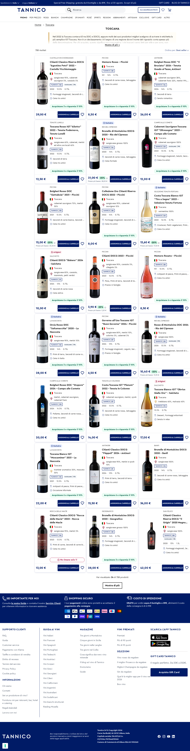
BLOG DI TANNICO (180, 3)
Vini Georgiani (49, 674)
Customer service (10, 645)
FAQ (4, 636)
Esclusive (144, 18)
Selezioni (123, 651)
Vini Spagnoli (49, 645)
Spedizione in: (9, 3)
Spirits (97, 18)
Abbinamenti (119, 18)
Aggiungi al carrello (68, 114)
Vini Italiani (48, 636)
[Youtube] (168, 736)
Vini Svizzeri (48, 664)
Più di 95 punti (124, 645)
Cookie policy (9, 674)
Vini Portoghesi (50, 650)
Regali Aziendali (9, 708)
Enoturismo (85, 667)
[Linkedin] (173, 736)
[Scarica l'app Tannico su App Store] (159, 637)
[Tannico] (31, 10)
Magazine (86, 629)
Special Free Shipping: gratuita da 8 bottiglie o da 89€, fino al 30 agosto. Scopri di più (95, 3)
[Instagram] (164, 736)
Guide (83, 672)
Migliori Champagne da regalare (132, 667)
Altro (167, 18)
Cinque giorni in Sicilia (90, 640)
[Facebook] (159, 736)
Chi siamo (7, 686)
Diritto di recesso (10, 659)
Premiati (121, 636)
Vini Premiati (125, 629)
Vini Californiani (50, 683)
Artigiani (132, 18)
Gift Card (164, 3)
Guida (5, 640)
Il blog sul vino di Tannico (92, 662)
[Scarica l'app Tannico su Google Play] (161, 644)
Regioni (107, 18)
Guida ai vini (51, 629)
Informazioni (11, 680)
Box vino (121, 684)
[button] (163, 10)
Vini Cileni (47, 678)
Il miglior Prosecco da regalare (131, 662)
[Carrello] (169, 10)
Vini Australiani (50, 693)
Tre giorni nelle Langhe (91, 645)
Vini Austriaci (49, 659)
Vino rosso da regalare (127, 658)
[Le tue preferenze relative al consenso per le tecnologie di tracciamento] (5, 746)
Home (38, 25)
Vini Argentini (49, 688)
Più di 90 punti (124, 640)
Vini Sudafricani (50, 697)
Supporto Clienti (14, 629)
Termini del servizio (11, 664)
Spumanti (79, 18)
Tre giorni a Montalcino (91, 636)
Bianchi (54, 18)
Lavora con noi (9, 713)
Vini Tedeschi (49, 655)
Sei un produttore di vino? (14, 696)
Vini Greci (47, 669)
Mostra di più (112, 585)
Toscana (49, 25)
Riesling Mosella (50, 707)
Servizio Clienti (53, 603)
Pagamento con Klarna (13, 650)
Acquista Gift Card (169, 672)
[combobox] (97, 10)
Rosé (89, 18)
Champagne (67, 18)
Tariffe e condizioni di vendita (16, 655)
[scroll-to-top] (184, 736)
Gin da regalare (124, 672)
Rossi (46, 18)
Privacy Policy (9, 669)
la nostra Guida (18, 603)
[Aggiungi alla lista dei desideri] (82, 114)
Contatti (6, 691)
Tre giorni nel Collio (89, 650)
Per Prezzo (35, 18)
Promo (23, 18)
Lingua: (28, 3)
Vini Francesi (49, 640)
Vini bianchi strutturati (53, 702)
